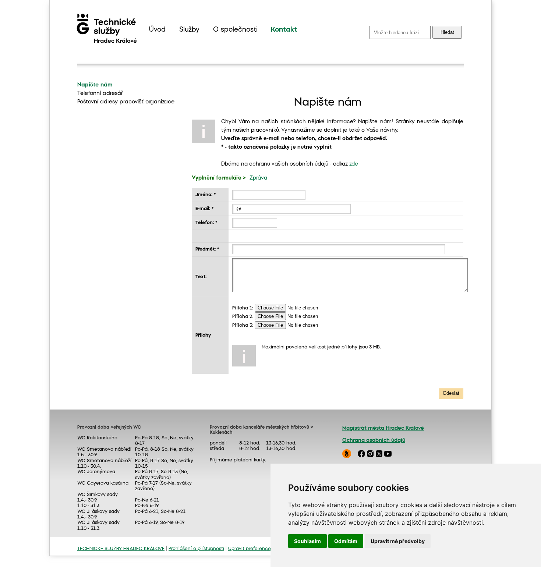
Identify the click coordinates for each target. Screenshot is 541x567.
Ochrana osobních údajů (373, 440)
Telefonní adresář (100, 93)
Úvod (157, 29)
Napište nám (95, 85)
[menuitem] (157, 30)
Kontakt (284, 29)
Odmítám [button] (345, 541)
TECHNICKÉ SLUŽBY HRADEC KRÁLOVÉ (121, 549)
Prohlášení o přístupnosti (196, 549)
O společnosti (235, 29)
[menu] (223, 30)
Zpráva (258, 178)
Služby (189, 29)
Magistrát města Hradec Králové (383, 428)
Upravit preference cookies (259, 549)
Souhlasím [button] (307, 541)
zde (353, 164)
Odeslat (451, 393)
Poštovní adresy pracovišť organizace (125, 101)
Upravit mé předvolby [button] (398, 541)
